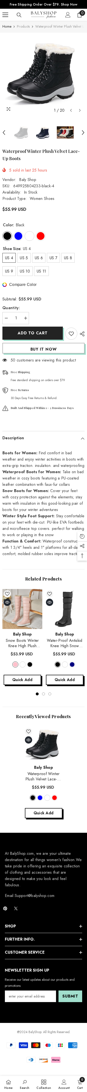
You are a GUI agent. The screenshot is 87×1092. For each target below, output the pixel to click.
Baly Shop (27, 179)
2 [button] (43, 693)
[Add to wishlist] (71, 334)
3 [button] (49, 693)
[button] (71, 110)
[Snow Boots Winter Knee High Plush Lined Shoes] (22, 609)
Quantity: (11, 308)
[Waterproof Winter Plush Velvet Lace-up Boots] (44, 744)
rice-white (47, 798)
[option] (43, 74)
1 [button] (37, 693)
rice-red (54, 798)
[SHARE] (81, 334)
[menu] (5, 15)
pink (15, 664)
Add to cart (33, 333)
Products (23, 26)
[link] (24, 1084)
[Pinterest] (5, 908)
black (30, 664)
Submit (70, 996)
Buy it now (43, 349)
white (23, 664)
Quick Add (22, 680)
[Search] (19, 15)
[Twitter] (15, 908)
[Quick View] (7, 602)
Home (6, 26)
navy (72, 664)
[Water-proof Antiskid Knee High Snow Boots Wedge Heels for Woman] (65, 609)
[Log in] (68, 14)
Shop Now (69, 4)
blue (40, 798)
